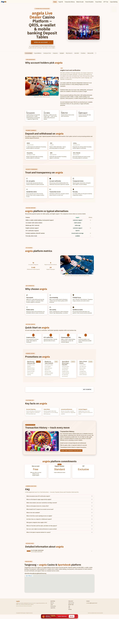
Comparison (55, 53)
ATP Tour (105, 1)
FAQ (69, 607)
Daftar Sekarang (62, 616)
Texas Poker (98, 1)
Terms (52, 604)
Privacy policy (53, 606)
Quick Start (76, 53)
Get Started (87, 389)
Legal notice (53, 607)
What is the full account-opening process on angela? (39, 515)
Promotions (83, 53)
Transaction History (70, 1)
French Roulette (89, 1)
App (69, 606)
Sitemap (69, 609)
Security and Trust (47, 53)
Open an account (41, 42)
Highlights (62, 53)
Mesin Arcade (80, 1)
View (56, 361)
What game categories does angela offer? (36, 522)
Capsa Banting (113, 1)
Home (55, 1)
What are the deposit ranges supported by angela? (38, 499)
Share (90, 361)
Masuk (71, 616)
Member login (71, 604)
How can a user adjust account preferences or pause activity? (41, 529)
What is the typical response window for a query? (38, 532)
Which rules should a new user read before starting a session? (41, 502)
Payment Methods (37, 53)
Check (73, 361)
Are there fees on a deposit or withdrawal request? (39, 519)
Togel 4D (60, 1)
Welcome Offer (90, 53)
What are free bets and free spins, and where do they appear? (41, 525)
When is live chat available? (33, 512)
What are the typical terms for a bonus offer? (37, 506)
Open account (71, 602)
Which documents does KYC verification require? (38, 496)
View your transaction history (71, 450)
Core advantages (28, 53)
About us (52, 602)
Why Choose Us (69, 53)
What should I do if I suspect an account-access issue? (39, 509)
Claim (38, 361)
